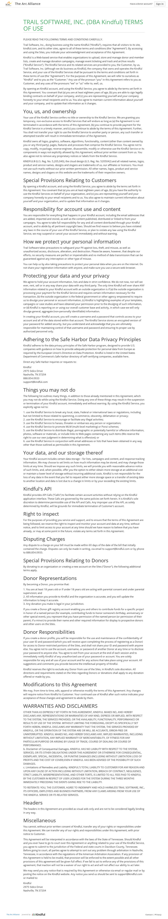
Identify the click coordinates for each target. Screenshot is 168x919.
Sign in (160, 3)
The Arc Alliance (13, 914)
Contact (149, 914)
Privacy (158, 914)
